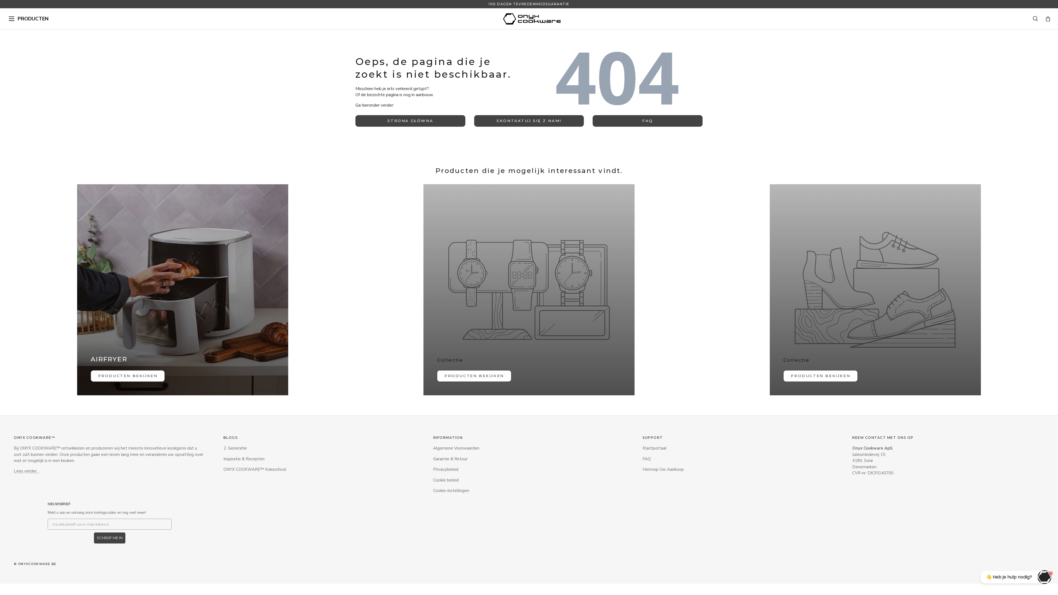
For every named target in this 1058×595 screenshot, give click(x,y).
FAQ (647, 120)
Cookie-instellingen (451, 490)
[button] (1047, 18)
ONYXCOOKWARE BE (37, 564)
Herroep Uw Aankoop (663, 469)
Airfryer (109, 359)
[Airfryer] (182, 289)
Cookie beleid (446, 480)
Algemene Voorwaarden (456, 448)
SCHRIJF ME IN (110, 538)
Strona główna (410, 120)
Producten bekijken (474, 376)
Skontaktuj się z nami (529, 120)
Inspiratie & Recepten (243, 459)
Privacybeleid (445, 469)
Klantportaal (654, 448)
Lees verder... (26, 471)
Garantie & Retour (450, 459)
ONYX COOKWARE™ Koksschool (254, 469)
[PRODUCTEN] (12, 19)
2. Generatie (235, 448)
